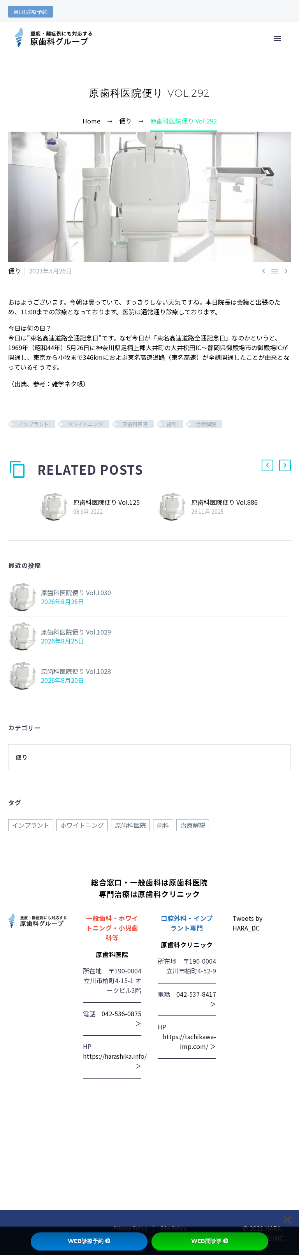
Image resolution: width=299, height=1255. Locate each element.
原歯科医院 (135, 424)
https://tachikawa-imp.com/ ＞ (189, 1041)
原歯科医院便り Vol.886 (224, 502)
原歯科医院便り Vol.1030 (76, 592)
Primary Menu (278, 38)
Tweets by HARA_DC (247, 922)
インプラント (33, 424)
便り (14, 270)
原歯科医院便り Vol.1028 (76, 671)
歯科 (172, 424)
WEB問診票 (206, 1240)
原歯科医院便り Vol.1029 (76, 631)
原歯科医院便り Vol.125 (106, 502)
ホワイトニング (85, 424)
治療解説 (206, 424)
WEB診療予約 (30, 12)
